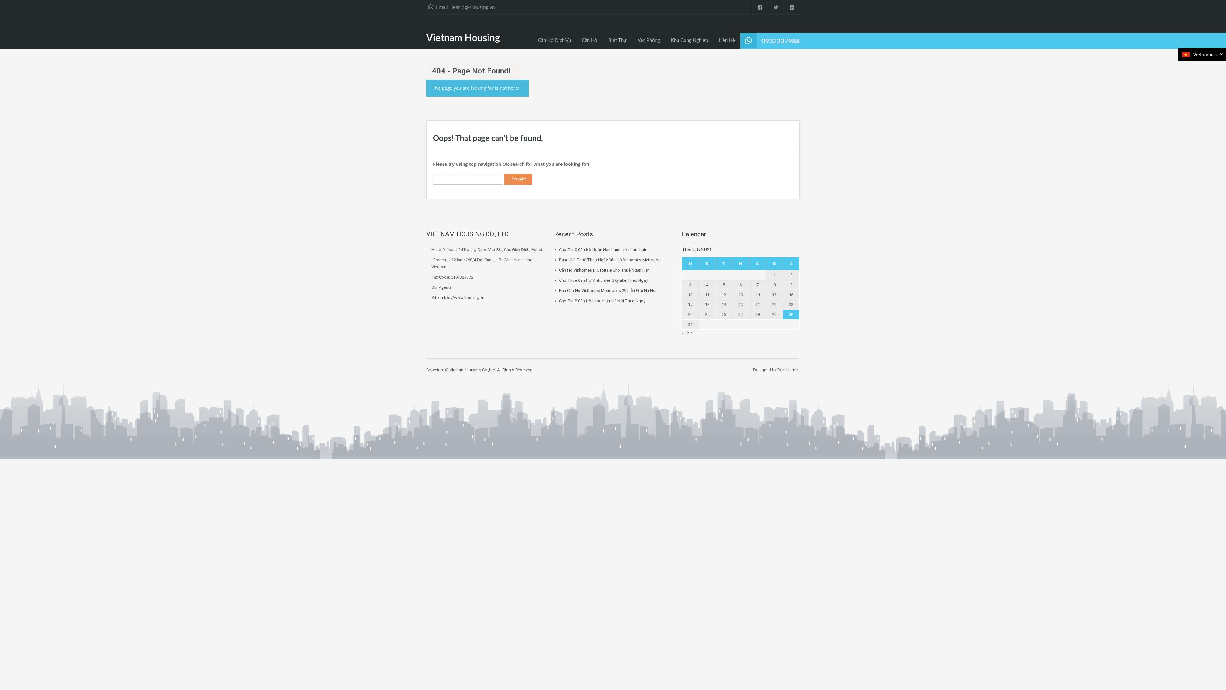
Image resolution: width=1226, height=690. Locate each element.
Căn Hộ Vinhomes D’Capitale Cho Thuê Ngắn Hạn (604, 270)
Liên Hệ (727, 40)
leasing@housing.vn (473, 7)
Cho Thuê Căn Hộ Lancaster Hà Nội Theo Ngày (602, 300)
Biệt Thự (617, 40)
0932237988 (780, 41)
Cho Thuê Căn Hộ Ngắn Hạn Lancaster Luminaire (603, 249)
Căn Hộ (589, 40)
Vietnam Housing (463, 38)
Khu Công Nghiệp (689, 40)
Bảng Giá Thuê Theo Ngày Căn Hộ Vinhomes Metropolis (610, 259)
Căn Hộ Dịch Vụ (554, 40)
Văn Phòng (649, 40)
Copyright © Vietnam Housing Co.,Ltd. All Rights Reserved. (480, 369)
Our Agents (441, 287)
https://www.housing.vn (462, 297)
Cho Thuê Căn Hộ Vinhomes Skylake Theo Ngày (603, 280)
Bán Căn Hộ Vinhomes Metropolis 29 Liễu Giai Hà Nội (607, 290)
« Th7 (687, 333)
